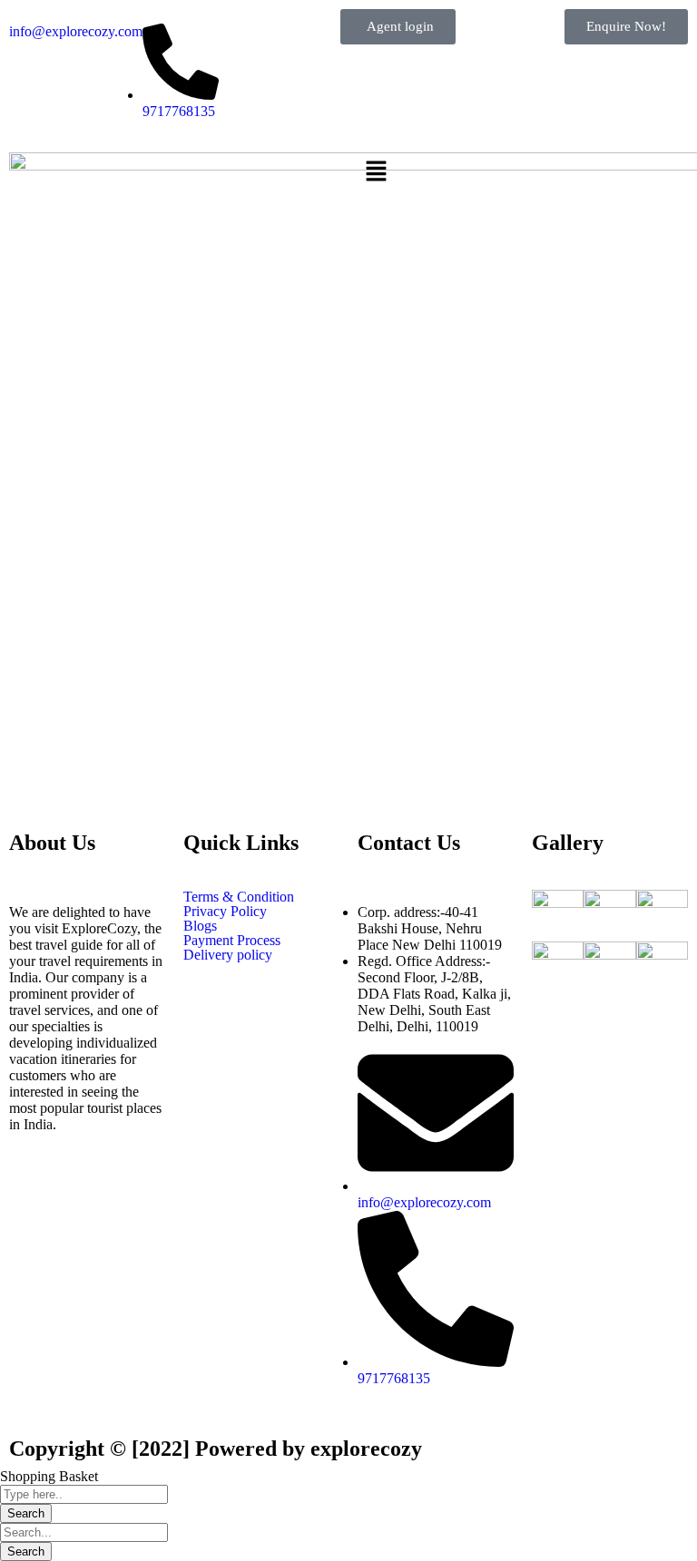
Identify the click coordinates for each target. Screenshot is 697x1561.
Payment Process (231, 940)
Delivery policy (229, 955)
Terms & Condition (238, 897)
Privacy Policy (225, 911)
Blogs (200, 926)
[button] (523, 172)
